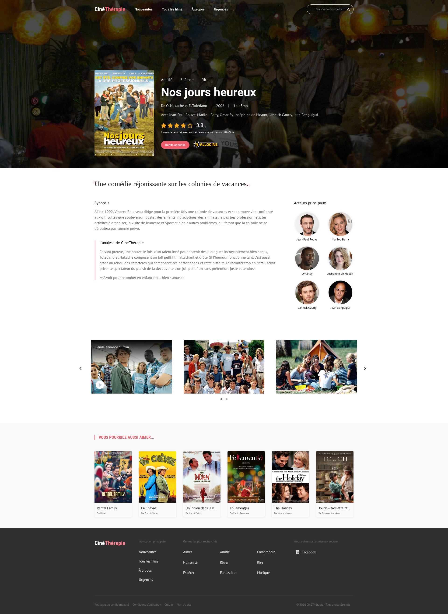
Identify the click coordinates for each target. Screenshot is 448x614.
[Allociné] (206, 144)
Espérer (188, 572)
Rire (205, 79)
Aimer (187, 552)
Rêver (224, 562)
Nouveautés (144, 9)
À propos (198, 9)
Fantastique (228, 572)
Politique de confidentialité (111, 605)
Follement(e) (239, 508)
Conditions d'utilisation (147, 605)
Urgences (221, 9)
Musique (263, 572)
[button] (221, 399)
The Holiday (283, 508)
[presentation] (81, 368)
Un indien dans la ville (202, 508)
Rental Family (107, 508)
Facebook (309, 552)
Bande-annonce (175, 145)
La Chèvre (148, 508)
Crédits (168, 605)
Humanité (190, 562)
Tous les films (172, 9)
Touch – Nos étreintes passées (340, 508)
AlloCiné (229, 132)
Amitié (166, 79)
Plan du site (184, 605)
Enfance (187, 79)
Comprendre (266, 552)
